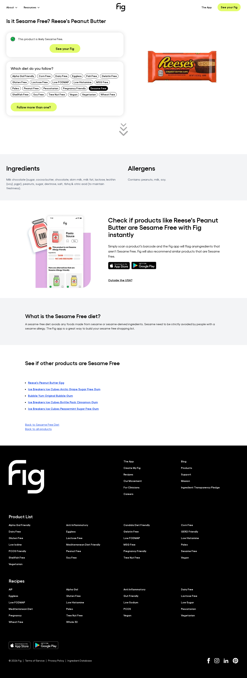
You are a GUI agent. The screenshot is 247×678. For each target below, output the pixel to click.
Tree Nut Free (56, 94)
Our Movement (133, 481)
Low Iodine (15, 544)
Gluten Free (19, 82)
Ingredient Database (79, 660)
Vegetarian (89, 94)
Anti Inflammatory (77, 525)
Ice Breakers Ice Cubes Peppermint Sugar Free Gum (63, 408)
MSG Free (102, 82)
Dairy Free (61, 75)
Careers (128, 494)
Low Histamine (82, 82)
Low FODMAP (60, 82)
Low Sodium (131, 602)
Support (186, 474)
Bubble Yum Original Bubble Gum (50, 395)
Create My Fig (132, 468)
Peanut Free (31, 88)
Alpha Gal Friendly (23, 75)
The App (206, 7)
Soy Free (38, 94)
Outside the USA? (120, 280)
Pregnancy (15, 615)
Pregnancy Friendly (74, 88)
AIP (10, 589)
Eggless (77, 75)
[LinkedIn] (226, 660)
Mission (185, 481)
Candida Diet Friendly (137, 525)
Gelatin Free (109, 75)
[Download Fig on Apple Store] (19, 645)
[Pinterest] (235, 660)
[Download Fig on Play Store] (45, 645)
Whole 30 (72, 622)
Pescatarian (50, 88)
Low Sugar (187, 602)
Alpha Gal (72, 589)
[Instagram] (216, 660)
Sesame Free (98, 88)
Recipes (128, 474)
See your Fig (229, 7)
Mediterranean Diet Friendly (83, 544)
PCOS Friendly (17, 551)
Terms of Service (34, 660)
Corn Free (45, 75)
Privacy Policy (56, 660)
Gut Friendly (131, 595)
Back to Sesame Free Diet (42, 424)
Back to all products (38, 429)
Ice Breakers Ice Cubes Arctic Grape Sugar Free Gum (64, 389)
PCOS (127, 609)
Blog (183, 461)
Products (186, 468)
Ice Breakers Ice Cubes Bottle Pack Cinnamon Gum (63, 402)
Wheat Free (108, 94)
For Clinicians (131, 487)
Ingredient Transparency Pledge (200, 487)
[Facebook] (208, 660)
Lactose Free (39, 82)
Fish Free (91, 75)
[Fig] (120, 7)
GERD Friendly (189, 531)
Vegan (73, 94)
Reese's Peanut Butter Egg (46, 382)
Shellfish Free (20, 94)
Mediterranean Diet (21, 609)
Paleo (15, 88)
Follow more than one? (34, 107)
